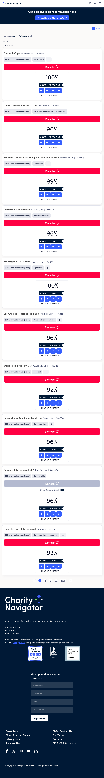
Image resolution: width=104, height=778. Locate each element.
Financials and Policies (19, 735)
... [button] (56, 580)
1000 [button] (63, 580)
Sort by (6, 41)
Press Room (12, 731)
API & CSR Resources (64, 743)
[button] (52, 483)
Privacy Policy (14, 739)
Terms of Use (13, 743)
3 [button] (50, 580)
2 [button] (45, 580)
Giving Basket (19, 642)
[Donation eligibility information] (62, 490)
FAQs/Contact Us (62, 731)
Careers (57, 739)
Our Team (58, 735)
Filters (97, 28)
